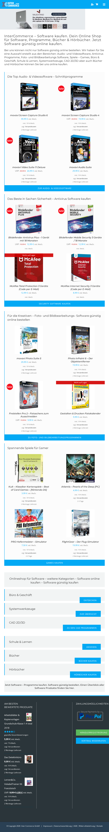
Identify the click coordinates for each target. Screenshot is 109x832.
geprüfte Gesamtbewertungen (16, 735)
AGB (75, 826)
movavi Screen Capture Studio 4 (80, 115)
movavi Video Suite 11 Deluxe (28, 167)
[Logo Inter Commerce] (10, 3)
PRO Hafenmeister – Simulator (29, 541)
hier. (72, 688)
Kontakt (100, 826)
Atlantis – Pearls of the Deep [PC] (80, 486)
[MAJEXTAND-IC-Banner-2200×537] (42, 9)
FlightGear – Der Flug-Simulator (80, 541)
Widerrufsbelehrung (87, 826)
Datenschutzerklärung (63, 826)
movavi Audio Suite (80, 167)
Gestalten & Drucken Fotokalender (80, 413)
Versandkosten (30, 127)
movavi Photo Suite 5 (29, 358)
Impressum (47, 826)
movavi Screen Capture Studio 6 (29, 115)
